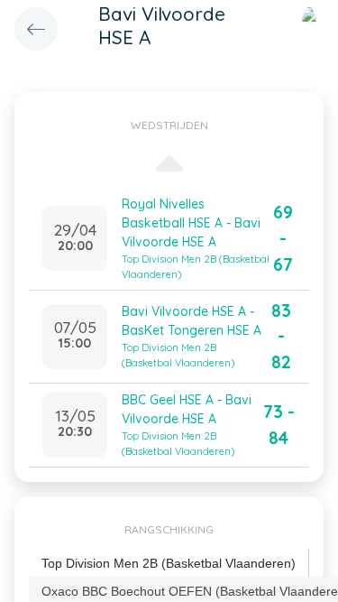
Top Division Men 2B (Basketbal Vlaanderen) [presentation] (168, 563)
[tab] (169, 564)
